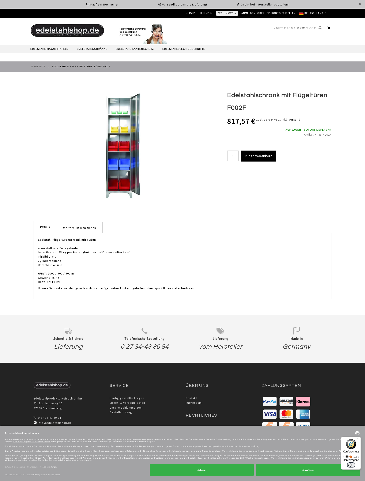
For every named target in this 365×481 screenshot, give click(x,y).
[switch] (351, 464)
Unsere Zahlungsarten (126, 407)
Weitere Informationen (79, 228)
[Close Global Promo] (360, 4)
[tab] (182, 49)
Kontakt (191, 398)
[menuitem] (51, 49)
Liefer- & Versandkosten (127, 403)
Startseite (37, 66)
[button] (313, 13)
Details (45, 226)
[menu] (182, 49)
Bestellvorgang (121, 412)
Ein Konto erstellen (281, 13)
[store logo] (67, 30)
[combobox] (297, 27)
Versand (294, 119)
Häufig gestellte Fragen (127, 398)
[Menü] (358, 439)
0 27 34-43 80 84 (145, 346)
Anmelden (248, 13)
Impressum (194, 403)
